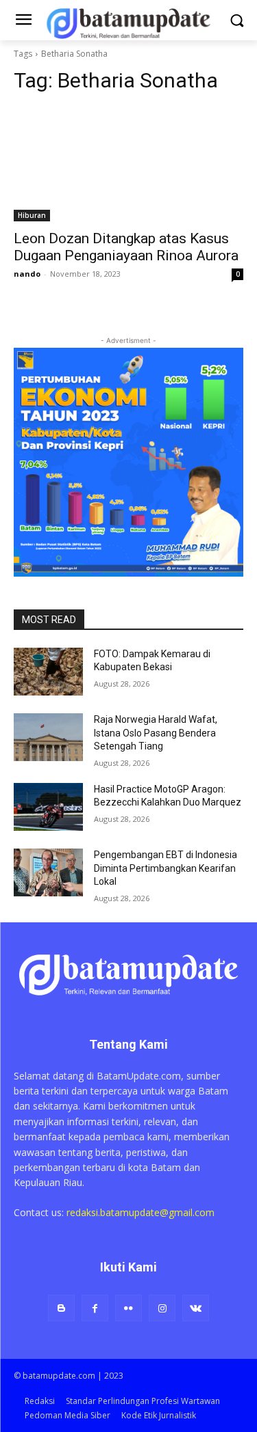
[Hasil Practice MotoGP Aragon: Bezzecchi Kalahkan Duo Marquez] (48, 807)
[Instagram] (162, 1308)
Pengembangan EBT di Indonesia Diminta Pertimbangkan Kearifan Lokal (165, 868)
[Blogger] (61, 1308)
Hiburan (32, 215)
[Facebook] (95, 1308)
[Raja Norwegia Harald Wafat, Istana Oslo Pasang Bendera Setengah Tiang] (48, 737)
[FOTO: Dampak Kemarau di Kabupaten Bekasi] (48, 672)
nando (27, 273)
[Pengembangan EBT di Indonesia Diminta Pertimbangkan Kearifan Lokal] (48, 872)
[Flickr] (128, 1308)
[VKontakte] (195, 1308)
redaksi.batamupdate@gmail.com (140, 1212)
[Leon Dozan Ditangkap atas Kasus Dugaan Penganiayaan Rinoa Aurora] (128, 164)
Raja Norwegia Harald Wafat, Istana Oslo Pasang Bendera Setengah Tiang (155, 733)
